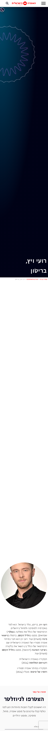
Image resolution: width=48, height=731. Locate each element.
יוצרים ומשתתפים (32, 279)
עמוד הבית (43, 279)
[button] (43, 3)
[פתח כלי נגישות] (2, 10)
